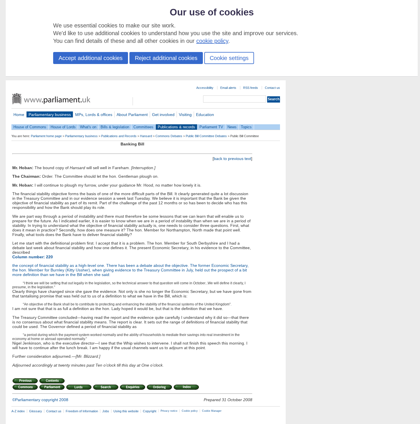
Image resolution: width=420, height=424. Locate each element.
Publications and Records (119, 136)
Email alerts (228, 87)
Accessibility (204, 87)
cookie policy (212, 41)
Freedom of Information (82, 411)
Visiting (185, 114)
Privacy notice (169, 410)
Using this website (126, 411)
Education (205, 114)
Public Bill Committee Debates (206, 136)
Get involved (163, 114)
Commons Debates (168, 136)
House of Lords (63, 127)
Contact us (272, 87)
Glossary (35, 411)
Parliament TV (211, 127)
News (232, 127)
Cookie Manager (211, 410)
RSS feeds (250, 87)
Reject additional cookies (166, 58)
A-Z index (18, 411)
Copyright (149, 411)
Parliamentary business (50, 114)
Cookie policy (190, 410)
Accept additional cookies (91, 58)
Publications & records (176, 127)
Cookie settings (229, 58)
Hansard (146, 136)
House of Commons (29, 127)
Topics (246, 127)
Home (18, 114)
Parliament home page (46, 136)
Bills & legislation (115, 127)
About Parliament (132, 114)
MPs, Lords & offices (93, 114)
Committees (143, 127)
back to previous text (232, 158)
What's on (88, 127)
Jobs (105, 411)
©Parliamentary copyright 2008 (40, 399)
